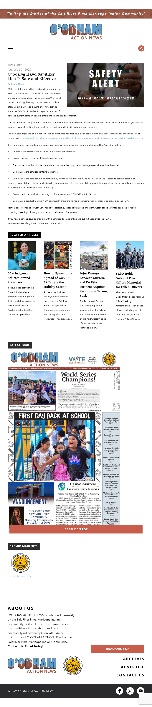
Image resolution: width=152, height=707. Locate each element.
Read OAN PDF (76, 529)
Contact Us (130, 675)
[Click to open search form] (141, 48)
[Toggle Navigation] (10, 48)
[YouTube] (140, 691)
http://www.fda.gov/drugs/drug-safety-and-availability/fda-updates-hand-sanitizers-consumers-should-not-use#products (80, 138)
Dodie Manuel (18, 84)
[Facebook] (119, 691)
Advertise (132, 666)
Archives (133, 658)
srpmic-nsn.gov (20, 576)
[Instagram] (130, 691)
